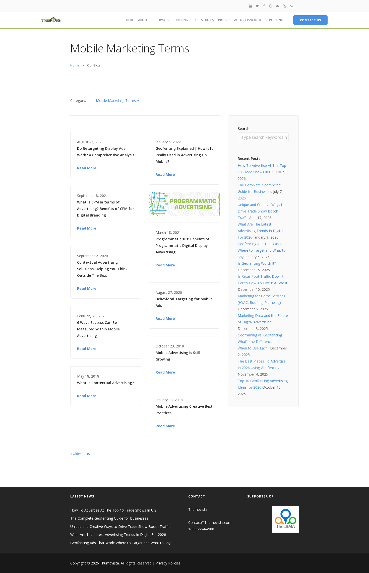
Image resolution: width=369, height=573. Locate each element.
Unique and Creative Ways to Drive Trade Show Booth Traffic (261, 211)
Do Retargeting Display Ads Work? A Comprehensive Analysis (105, 151)
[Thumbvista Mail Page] (277, 6)
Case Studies (203, 20)
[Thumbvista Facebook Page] (264, 6)
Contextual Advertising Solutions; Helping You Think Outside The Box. (102, 269)
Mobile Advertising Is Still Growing (178, 356)
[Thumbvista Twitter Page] (257, 6)
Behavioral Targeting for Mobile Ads (184, 302)
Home (129, 20)
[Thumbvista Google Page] (270, 6)
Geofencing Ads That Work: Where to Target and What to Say (262, 250)
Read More (86, 168)
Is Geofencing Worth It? (257, 263)
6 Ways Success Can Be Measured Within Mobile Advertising (98, 329)
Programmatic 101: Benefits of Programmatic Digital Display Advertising (183, 245)
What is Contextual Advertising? (105, 382)
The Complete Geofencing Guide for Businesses (109, 518)
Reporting (274, 20)
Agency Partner (247, 20)
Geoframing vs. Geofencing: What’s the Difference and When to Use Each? (260, 341)
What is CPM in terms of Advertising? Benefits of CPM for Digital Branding (105, 209)
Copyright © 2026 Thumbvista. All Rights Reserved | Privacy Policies (125, 563)
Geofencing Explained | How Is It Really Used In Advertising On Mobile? (184, 155)
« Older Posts (80, 454)
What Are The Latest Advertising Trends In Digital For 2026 (260, 231)
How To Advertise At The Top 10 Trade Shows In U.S (113, 510)
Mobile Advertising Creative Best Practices (184, 409)
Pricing (182, 20)
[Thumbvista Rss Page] (284, 6)
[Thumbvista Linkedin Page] (250, 6)
